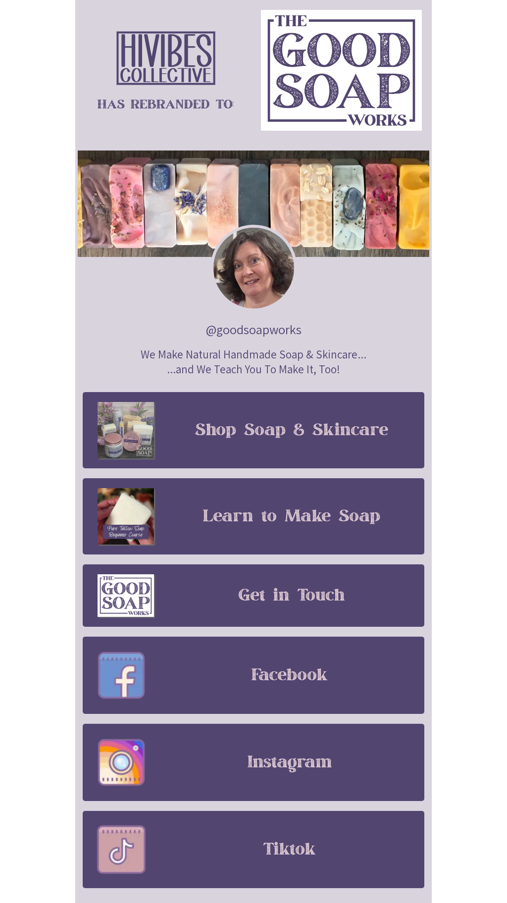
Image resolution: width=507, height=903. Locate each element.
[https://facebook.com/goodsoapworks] (121, 675)
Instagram (290, 762)
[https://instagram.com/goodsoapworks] (121, 762)
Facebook (290, 675)
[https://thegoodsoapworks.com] (165, 58)
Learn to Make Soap (291, 516)
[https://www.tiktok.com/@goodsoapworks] (121, 849)
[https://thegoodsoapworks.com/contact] (126, 595)
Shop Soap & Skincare (291, 430)
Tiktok (289, 849)
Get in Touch (292, 595)
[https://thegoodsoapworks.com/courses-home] (126, 516)
